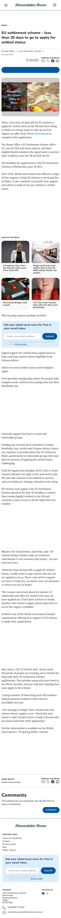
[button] (5, 5)
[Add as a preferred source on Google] (32, 60)
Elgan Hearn (9, 51)
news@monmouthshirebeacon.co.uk (24, 912)
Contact (6, 841)
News (4, 25)
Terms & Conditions (12, 838)
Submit (50, 336)
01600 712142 (17, 907)
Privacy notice (21, 344)
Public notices (9, 850)
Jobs (4, 847)
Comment (51, 810)
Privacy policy (9, 844)
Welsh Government (38, 133)
